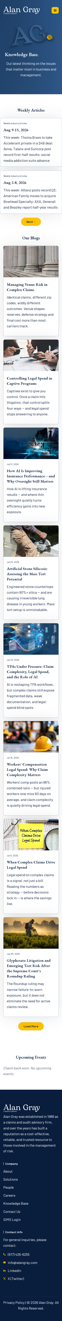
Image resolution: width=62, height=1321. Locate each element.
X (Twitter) (16, 1278)
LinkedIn (14, 1270)
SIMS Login (12, 1219)
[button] (55, 10)
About (8, 1171)
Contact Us (11, 1211)
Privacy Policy (14, 1302)
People (8, 1187)
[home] (21, 10)
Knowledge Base (15, 1203)
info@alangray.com (22, 1262)
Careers (9, 1195)
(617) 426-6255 (19, 1254)
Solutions (10, 1179)
